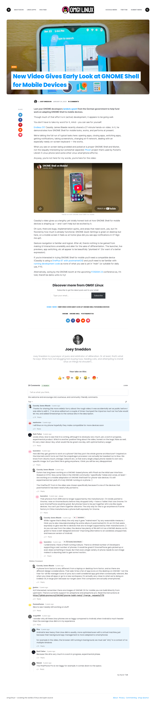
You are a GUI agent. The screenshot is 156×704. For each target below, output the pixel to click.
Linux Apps (31, 10)
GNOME (65, 314)
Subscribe (98, 295)
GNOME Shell (75, 314)
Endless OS (39, 127)
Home (49, 307)
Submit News (136, 10)
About (115, 698)
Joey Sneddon (46, 101)
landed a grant (70, 109)
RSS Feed (43, 10)
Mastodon (19, 10)
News (14, 67)
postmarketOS (87, 314)
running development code (47, 263)
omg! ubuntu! (143, 698)
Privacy (122, 698)
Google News (111, 10)
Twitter (123, 10)
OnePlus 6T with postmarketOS (67, 260)
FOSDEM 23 (97, 272)
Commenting (131, 698)
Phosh (88, 150)
